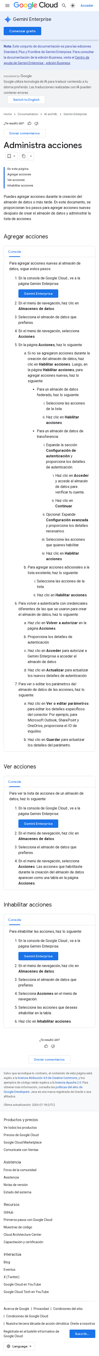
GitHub (8, 1212)
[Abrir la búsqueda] (64, 5)
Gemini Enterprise (32, 19)
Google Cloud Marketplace (23, 1142)
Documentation (28, 114)
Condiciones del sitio (68, 1309)
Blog (7, 1262)
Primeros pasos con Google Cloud (28, 1220)
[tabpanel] (49, 504)
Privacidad (41, 1309)
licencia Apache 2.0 (68, 1082)
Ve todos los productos (20, 1127)
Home (8, 114)
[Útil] (29, 123)
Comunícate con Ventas (21, 1150)
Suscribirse (84, 1334)
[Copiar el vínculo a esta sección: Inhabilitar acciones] (56, 905)
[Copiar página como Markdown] (24, 156)
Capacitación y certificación (23, 1242)
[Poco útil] (36, 123)
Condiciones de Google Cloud (27, 1316)
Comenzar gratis (22, 31)
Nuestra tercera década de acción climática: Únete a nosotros (50, 1323)
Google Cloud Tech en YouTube (26, 1292)
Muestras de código (18, 1227)
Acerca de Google (16, 1309)
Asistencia (11, 1177)
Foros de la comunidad (20, 1170)
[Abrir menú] (7, 5)
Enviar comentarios (24, 133)
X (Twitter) (11, 1277)
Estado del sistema (17, 1192)
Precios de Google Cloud (21, 1135)
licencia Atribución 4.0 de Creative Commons (47, 1078)
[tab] (14, 251)
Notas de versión (16, 1185)
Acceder (87, 5)
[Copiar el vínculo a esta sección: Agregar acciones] (52, 237)
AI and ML (51, 114)
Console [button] (14, 252)
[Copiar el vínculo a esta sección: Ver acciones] (40, 767)
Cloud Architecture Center (22, 1234)
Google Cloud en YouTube (22, 1284)
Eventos (9, 1269)
